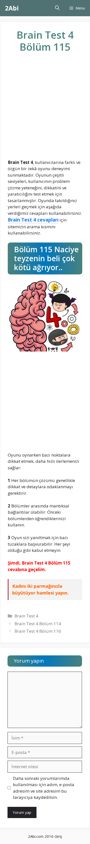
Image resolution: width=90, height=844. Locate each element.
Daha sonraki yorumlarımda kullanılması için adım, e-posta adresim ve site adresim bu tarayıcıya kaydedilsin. (43, 787)
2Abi (12, 8)
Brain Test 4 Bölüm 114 (37, 623)
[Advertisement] (45, 110)
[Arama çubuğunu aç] (57, 8)
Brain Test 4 (26, 616)
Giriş (58, 836)
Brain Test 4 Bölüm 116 (37, 631)
